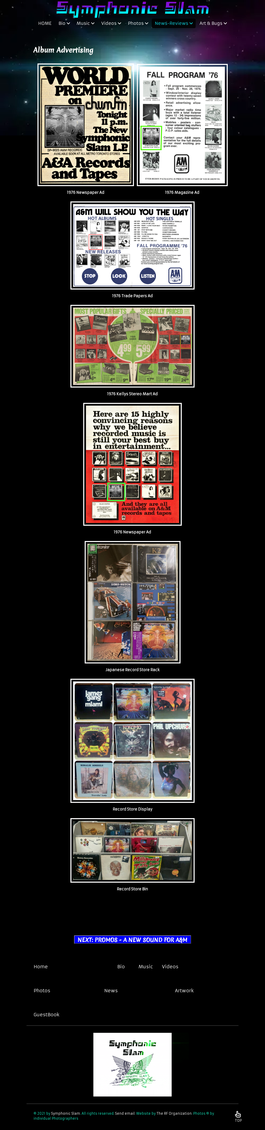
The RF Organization (174, 1113)
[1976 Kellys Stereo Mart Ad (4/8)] (132, 346)
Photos (42, 991)
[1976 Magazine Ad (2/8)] (182, 125)
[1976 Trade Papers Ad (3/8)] (132, 245)
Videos (170, 967)
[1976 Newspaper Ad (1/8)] (85, 124)
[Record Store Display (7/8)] (132, 741)
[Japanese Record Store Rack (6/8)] (133, 602)
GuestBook (46, 1014)
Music (146, 967)
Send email (125, 1113)
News (111, 991)
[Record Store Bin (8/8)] (132, 850)
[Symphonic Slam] (132, 8)
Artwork (184, 991)
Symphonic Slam (65, 1113)
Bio (121, 967)
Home (41, 967)
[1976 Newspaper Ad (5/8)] (132, 464)
